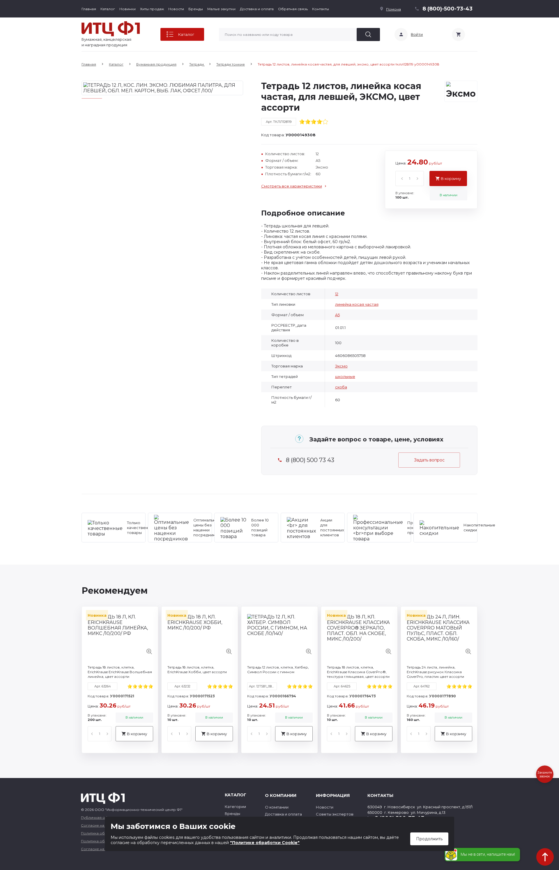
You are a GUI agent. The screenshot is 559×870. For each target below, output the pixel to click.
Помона (393, 9)
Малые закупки (221, 9)
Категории (235, 806)
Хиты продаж (152, 9)
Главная (89, 9)
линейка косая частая (356, 304)
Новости (176, 9)
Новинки (127, 9)
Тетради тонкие (230, 64)
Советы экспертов (334, 814)
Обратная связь (293, 9)
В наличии (448, 195)
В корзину (451, 178)
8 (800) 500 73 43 (310, 460)
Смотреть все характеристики (291, 186)
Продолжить (429, 838)
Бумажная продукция (156, 64)
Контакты (320, 9)
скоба (341, 387)
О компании (277, 807)
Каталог (107, 9)
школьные (345, 376)
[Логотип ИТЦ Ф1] (111, 28)
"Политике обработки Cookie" (265, 842)
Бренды (195, 9)
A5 (337, 314)
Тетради (197, 64)
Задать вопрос (429, 460)
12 (336, 293)
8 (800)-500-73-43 (447, 9)
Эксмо (341, 366)
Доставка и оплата (257, 9)
